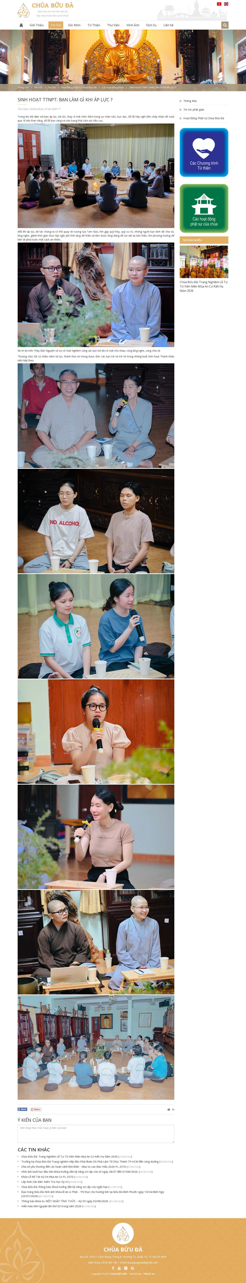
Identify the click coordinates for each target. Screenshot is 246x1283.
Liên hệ (168, 25)
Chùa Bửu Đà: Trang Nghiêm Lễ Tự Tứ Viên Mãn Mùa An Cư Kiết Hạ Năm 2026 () (76, 1156)
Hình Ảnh (133, 25)
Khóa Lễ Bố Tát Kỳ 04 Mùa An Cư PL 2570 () (54, 1176)
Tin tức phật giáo (193, 109)
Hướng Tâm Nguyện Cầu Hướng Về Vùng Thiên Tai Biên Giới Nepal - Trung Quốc (204, 315)
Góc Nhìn (74, 25)
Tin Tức (56, 25)
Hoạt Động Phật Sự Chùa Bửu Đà (203, 118)
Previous (182, 262)
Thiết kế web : (135, 1273)
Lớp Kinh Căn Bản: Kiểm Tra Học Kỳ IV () (51, 1182)
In (173, 1109)
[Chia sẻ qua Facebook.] (22, 1109)
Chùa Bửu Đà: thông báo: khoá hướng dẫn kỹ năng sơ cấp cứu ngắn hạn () (71, 1187)
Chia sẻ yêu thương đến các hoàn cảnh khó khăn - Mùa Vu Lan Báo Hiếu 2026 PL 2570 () (80, 1166)
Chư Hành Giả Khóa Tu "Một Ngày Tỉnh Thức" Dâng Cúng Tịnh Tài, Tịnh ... (203, 286)
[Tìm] (225, 25)
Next (225, 262)
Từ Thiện (94, 25)
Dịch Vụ (151, 25)
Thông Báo (190, 101)
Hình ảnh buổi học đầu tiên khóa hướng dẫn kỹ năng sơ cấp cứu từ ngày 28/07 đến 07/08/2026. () (87, 1171)
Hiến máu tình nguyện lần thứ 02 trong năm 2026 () (58, 1206)
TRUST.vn (149, 1273)
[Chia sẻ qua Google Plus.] (36, 1109)
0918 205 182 (109, 1262)
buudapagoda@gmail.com (142, 1262)
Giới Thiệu (37, 25)
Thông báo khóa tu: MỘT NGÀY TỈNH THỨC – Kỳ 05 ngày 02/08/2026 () (72, 1201)
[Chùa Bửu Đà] (23, 10)
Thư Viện (113, 25)
